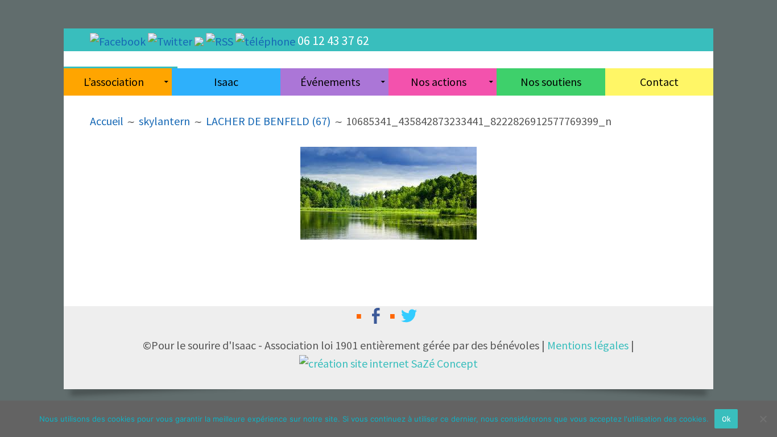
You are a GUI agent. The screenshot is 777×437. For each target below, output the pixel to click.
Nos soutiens (550, 82)
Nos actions (438, 82)
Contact (659, 82)
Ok (726, 419)
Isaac (226, 82)
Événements (330, 82)
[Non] (762, 418)
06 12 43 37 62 (333, 40)
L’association (114, 82)
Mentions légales (588, 345)
